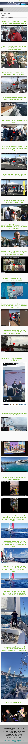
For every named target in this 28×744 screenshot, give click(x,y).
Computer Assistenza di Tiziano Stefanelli (16, 741)
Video (3, 15)
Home (5, 13)
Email (6, 17)
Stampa (2, 17)
